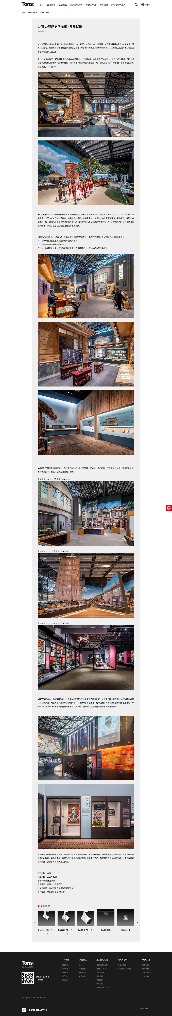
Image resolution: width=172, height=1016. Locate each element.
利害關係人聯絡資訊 (125, 968)
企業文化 (65, 965)
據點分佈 (145, 965)
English (147, 4)
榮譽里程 (65, 972)
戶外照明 (82, 972)
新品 (80, 965)
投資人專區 (122, 965)
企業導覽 (65, 968)
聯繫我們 (104, 4)
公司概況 (51, 4)
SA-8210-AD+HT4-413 (86, 932)
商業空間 (99, 980)
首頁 (41, 4)
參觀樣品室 (146, 972)
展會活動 (65, 980)
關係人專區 (91, 4)
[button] (137, 922)
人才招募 (145, 976)
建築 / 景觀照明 (102, 987)
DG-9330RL (126, 930)
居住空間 (99, 976)
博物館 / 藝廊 (44, 12)
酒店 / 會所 (100, 972)
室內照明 (82, 968)
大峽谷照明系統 (118, 4)
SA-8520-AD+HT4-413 (66, 932)
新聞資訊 (65, 976)
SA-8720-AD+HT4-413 (46, 932)
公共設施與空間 (102, 965)
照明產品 (63, 4)
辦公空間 (99, 983)
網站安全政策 (145, 1008)
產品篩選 (82, 976)
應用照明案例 (76, 4)
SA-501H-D (106, 930)
